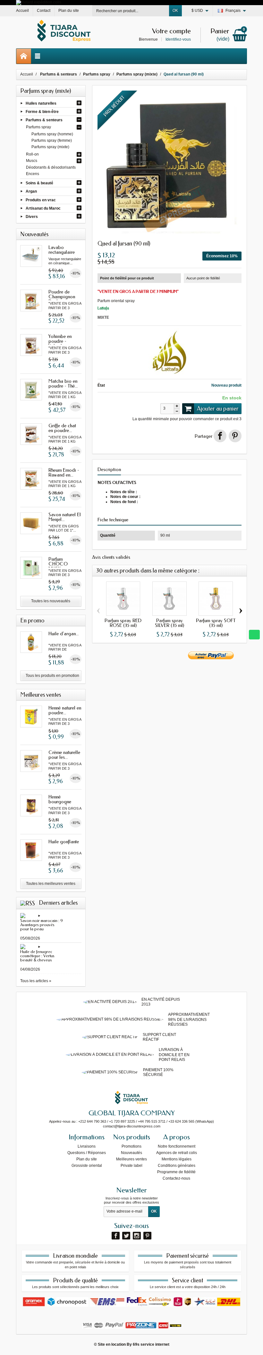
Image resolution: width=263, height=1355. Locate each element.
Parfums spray (38, 127)
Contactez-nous (176, 1178)
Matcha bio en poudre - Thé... (63, 383)
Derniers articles (58, 902)
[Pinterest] (235, 435)
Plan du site (86, 1159)
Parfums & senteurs (44, 120)
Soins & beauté (39, 183)
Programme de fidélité (176, 1172)
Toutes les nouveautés (50, 601)
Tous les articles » (35, 981)
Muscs (31, 160)
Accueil (26, 74)
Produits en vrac (41, 199)
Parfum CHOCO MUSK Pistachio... (59, 566)
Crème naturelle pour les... (64, 755)
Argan (31, 191)
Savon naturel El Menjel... (64, 517)
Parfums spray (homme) (52, 134)
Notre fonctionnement (176, 1146)
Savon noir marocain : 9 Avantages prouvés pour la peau (41, 924)
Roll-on (32, 154)
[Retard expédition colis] (38, 2)
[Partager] (220, 435)
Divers (32, 216)
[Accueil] (23, 56)
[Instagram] (137, 1235)
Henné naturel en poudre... (64, 710)
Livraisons (87, 1146)
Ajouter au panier (218, 408)
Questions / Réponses (86, 1153)
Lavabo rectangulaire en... (61, 252)
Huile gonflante (63, 842)
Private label (131, 1165)
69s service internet (151, 1344)
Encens (32, 174)
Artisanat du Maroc (43, 208)
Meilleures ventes (131, 1159)
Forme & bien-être (42, 111)
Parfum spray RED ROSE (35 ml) (123, 623)
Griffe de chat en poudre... (62, 428)
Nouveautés (131, 1153)
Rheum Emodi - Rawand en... (63, 472)
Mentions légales (176, 1159)
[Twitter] (126, 1235)
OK (175, 10)
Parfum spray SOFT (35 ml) (216, 623)
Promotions (131, 1146)
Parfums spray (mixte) (50, 147)
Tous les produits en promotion (52, 675)
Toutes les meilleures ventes (50, 883)
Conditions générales (176, 1165)
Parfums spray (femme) (51, 140)
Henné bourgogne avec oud (59, 801)
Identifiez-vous (178, 39)
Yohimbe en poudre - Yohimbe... (60, 341)
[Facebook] (116, 1235)
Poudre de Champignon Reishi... (61, 296)
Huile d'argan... (63, 634)
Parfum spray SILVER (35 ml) (169, 623)
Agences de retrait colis (176, 1153)
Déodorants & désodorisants (51, 167)
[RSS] (27, 902)
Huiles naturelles (41, 103)
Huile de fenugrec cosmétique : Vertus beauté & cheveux (37, 955)
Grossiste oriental (87, 1165)
